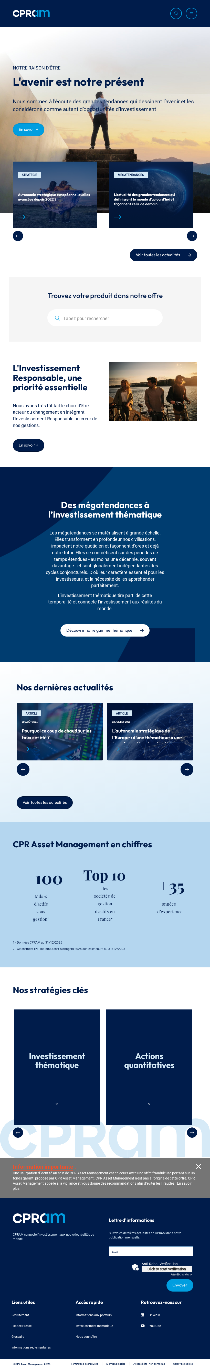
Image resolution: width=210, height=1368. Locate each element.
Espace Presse (22, 1325)
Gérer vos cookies (183, 1363)
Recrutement (20, 1314)
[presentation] (18, 236)
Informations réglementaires (31, 1347)
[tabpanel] (55, 195)
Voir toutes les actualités (158, 254)
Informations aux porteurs (94, 1314)
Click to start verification (167, 1268)
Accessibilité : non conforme (149, 1363)
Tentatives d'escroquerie (84, 1363)
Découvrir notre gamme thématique (99, 630)
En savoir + (28, 129)
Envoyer (179, 1284)
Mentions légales (115, 1363)
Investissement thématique (94, 1325)
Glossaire (18, 1336)
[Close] (198, 1166)
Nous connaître (86, 1336)
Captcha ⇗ (181, 1274)
